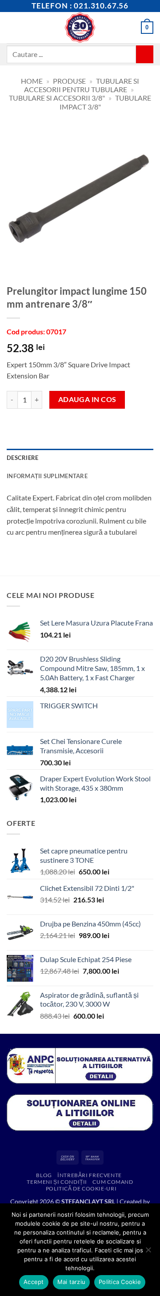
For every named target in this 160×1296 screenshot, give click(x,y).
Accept (34, 1281)
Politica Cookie (120, 1281)
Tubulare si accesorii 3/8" (57, 97)
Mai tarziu (71, 1281)
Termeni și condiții (57, 1181)
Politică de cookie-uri (81, 1188)
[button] (12, 27)
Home (32, 81)
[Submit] (144, 54)
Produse (69, 81)
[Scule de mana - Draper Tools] (80, 27)
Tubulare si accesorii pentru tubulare (81, 85)
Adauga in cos (87, 399)
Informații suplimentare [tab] (47, 475)
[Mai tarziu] (148, 1252)
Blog (44, 1175)
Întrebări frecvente (89, 1175)
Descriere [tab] (22, 457)
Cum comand (112, 1181)
